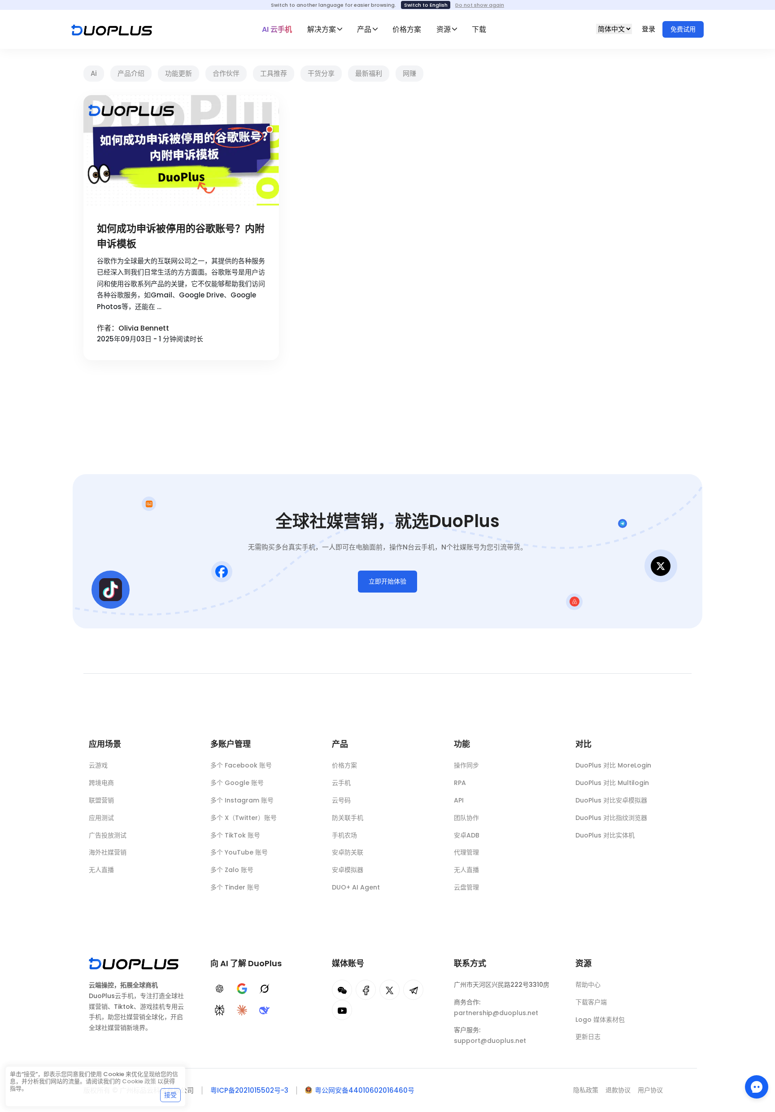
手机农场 (344, 835)
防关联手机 (347, 817)
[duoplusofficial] (366, 990)
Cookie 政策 (139, 1081)
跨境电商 (101, 782)
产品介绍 (131, 73)
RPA (460, 782)
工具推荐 (273, 73)
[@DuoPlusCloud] (342, 1010)
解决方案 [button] (321, 29)
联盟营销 (101, 800)
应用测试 (101, 817)
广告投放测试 (107, 835)
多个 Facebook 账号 (241, 765)
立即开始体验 (387, 581)
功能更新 (178, 73)
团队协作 (466, 817)
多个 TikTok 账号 (235, 835)
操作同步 (466, 765)
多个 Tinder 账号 (235, 887)
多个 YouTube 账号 (239, 852)
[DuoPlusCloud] (389, 990)
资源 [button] (443, 29)
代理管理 (466, 852)
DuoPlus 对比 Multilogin (612, 782)
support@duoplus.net (490, 1040)
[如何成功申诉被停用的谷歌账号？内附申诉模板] (181, 150)
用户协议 (650, 1090)
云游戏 (98, 765)
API (459, 800)
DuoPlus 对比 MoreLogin (613, 765)
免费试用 (683, 29)
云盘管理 (466, 887)
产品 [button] (364, 29)
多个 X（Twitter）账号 (243, 817)
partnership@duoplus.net (496, 1012)
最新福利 (368, 73)
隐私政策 (585, 1090)
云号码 (341, 800)
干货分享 (321, 73)
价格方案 (406, 29)
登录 (649, 29)
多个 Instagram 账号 (242, 800)
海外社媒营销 (107, 852)
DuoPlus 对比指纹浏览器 (611, 817)
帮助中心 (588, 984)
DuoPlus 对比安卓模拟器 (611, 800)
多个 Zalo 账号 (231, 869)
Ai (94, 73)
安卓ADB (466, 835)
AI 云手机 (277, 29)
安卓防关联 (347, 852)
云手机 (341, 782)
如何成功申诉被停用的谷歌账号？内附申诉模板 (181, 236)
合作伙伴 (226, 73)
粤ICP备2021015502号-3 (249, 1090)
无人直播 (101, 869)
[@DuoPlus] (342, 990)
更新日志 (588, 1036)
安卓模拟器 (347, 869)
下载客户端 (591, 1002)
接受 (170, 1094)
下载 (479, 29)
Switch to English (426, 5)
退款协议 (618, 1090)
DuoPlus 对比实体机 (605, 835)
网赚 (409, 73)
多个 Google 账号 (237, 782)
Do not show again (479, 5)
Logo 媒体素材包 (600, 1019)
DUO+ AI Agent (356, 887)
